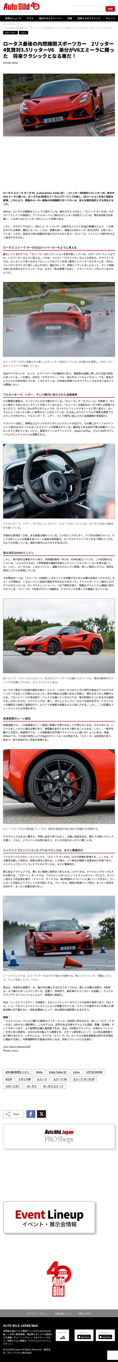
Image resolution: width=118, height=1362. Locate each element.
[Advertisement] (59, 165)
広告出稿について (63, 1313)
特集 (69, 18)
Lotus (76, 1072)
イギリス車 (24, 1079)
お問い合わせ (84, 1313)
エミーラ (42, 1079)
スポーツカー (10, 32)
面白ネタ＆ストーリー (50, 18)
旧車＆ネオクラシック (88, 18)
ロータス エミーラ (53, 1086)
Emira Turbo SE (58, 1072)
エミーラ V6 (60, 1079)
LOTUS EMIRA (94, 1072)
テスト (30, 18)
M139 (9, 1079)
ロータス (32, 1086)
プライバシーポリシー (38, 1313)
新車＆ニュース (13, 18)
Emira (39, 1072)
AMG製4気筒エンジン (18, 1072)
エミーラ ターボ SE (84, 1079)
